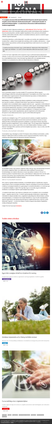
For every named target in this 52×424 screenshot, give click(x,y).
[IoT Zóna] (26, 2)
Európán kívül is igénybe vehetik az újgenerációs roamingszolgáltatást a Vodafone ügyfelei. (23, 276)
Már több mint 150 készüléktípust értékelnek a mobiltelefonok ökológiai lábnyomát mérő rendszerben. (25, 340)
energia (4, 343)
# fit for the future (40, 414)
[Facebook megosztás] (42, 213)
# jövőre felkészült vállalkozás (24, 414)
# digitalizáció (14, 414)
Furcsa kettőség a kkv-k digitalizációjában (14, 401)
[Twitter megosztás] (44, 213)
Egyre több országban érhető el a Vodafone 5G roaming (19, 273)
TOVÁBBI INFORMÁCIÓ (5, 422)
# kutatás (9, 414)
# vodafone (4, 414)
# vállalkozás (33, 414)
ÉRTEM (12, 422)
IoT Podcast (5, 408)
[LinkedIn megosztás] (47, 213)
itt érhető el (18, 206)
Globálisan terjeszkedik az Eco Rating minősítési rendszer (19, 337)
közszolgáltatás (6, 279)
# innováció (4, 416)
